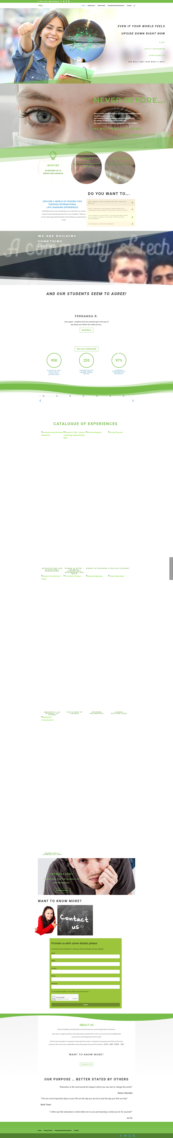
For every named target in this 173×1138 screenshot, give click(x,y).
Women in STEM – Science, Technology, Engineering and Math (74, 571)
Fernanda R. (86, 316)
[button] (40, 400)
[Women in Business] (97, 499)
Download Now (62, 890)
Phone (53, 976)
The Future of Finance (74, 712)
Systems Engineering (97, 712)
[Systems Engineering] (97, 643)
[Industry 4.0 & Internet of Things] (52, 643)
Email (53, 953)
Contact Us (86, 1064)
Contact (129, 5)
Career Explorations (119, 712)
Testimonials (101, 5)
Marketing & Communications (52, 853)
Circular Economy (119, 568)
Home (83, 5)
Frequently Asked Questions (116, 5)
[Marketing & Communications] (52, 784)
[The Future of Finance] (75, 643)
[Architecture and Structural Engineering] (52, 499)
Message (54, 983)
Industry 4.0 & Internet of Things (52, 713)
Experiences (91, 5)
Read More (86, 330)
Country (53, 968)
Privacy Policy (48, 1130)
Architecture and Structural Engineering (52, 569)
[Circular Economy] (119, 499)
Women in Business (97, 568)
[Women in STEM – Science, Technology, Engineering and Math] (75, 499)
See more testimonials (86, 349)
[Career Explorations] (119, 643)
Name (53, 961)
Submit (85, 1005)
